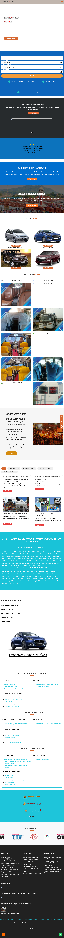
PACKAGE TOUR (7, 609)
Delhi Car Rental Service (42, 919)
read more (18, 895)
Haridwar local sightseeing (11, 686)
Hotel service (8, 701)
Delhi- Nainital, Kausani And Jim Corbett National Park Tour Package (53, 871)
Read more (7, 491)
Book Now (55, 41)
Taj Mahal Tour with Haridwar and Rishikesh (16, 688)
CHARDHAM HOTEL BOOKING (12, 614)
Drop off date (5, 69)
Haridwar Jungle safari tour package (14, 780)
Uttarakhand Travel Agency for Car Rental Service (18, 893)
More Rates (33, 113)
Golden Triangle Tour (9, 684)
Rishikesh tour (8, 740)
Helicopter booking (10, 704)
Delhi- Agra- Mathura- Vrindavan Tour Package (51, 866)
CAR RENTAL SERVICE (9, 605)
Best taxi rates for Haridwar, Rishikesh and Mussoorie (19, 697)
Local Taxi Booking (10, 784)
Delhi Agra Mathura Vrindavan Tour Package (16, 759)
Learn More (11, 453)
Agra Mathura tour (9, 782)
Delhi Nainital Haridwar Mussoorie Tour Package (51, 862)
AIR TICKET (5, 622)
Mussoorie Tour (9, 775)
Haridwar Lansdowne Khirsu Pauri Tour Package (48, 723)
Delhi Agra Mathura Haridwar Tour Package (52, 858)
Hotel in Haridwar (9, 777)
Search (32, 76)
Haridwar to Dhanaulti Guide (42, 759)
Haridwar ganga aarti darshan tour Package (46, 684)
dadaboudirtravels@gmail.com (32, 873)
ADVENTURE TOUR (8, 618)
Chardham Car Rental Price (12, 706)
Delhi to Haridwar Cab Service (13, 742)
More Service (32, 205)
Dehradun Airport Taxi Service (23, 919)
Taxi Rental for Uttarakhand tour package (16, 903)
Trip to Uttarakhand (10, 737)
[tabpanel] (32, 27)
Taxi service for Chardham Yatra (12, 913)
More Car (32, 179)
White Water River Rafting (12, 735)
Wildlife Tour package (10, 733)
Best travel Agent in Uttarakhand (13, 699)
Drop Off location (6, 64)
